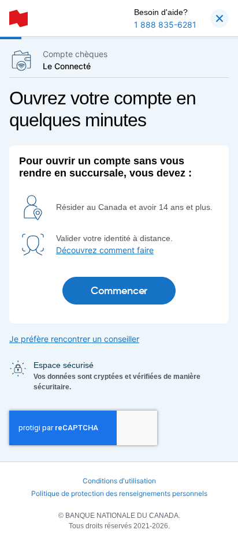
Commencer (119, 290)
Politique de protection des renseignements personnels (119, 493)
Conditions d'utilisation (119, 480)
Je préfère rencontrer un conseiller (74, 339)
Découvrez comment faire (105, 250)
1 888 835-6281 (165, 24)
